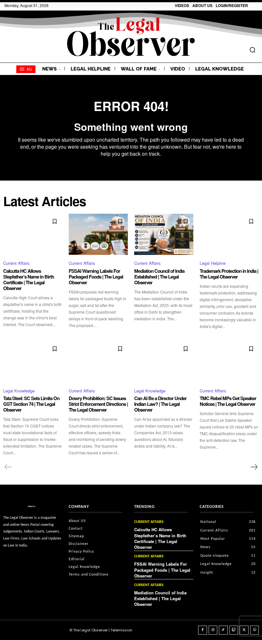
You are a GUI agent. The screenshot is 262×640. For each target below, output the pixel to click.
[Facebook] (202, 630)
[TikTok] (223, 630)
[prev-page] (8, 467)
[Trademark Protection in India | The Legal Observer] (229, 234)
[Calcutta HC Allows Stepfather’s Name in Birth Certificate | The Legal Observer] (32, 234)
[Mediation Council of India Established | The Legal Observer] (163, 234)
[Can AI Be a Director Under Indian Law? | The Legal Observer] (163, 362)
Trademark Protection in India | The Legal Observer (229, 273)
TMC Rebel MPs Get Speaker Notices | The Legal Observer (228, 401)
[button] (252, 49)
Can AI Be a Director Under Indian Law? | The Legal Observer (160, 404)
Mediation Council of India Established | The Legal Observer (159, 276)
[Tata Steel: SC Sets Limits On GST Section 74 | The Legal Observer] (32, 362)
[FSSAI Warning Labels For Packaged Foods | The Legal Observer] (98, 234)
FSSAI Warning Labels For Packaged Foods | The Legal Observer (96, 276)
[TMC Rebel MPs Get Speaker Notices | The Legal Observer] (229, 362)
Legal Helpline (213, 263)
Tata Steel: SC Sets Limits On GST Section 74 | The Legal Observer (31, 404)
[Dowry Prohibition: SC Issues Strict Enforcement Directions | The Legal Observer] (98, 362)
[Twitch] (233, 630)
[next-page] (254, 467)
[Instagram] (213, 630)
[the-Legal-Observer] (131, 36)
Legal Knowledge (19, 391)
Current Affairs (16, 263)
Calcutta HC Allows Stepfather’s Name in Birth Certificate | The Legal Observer (28, 279)
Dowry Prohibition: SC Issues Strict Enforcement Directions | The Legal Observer (98, 404)
